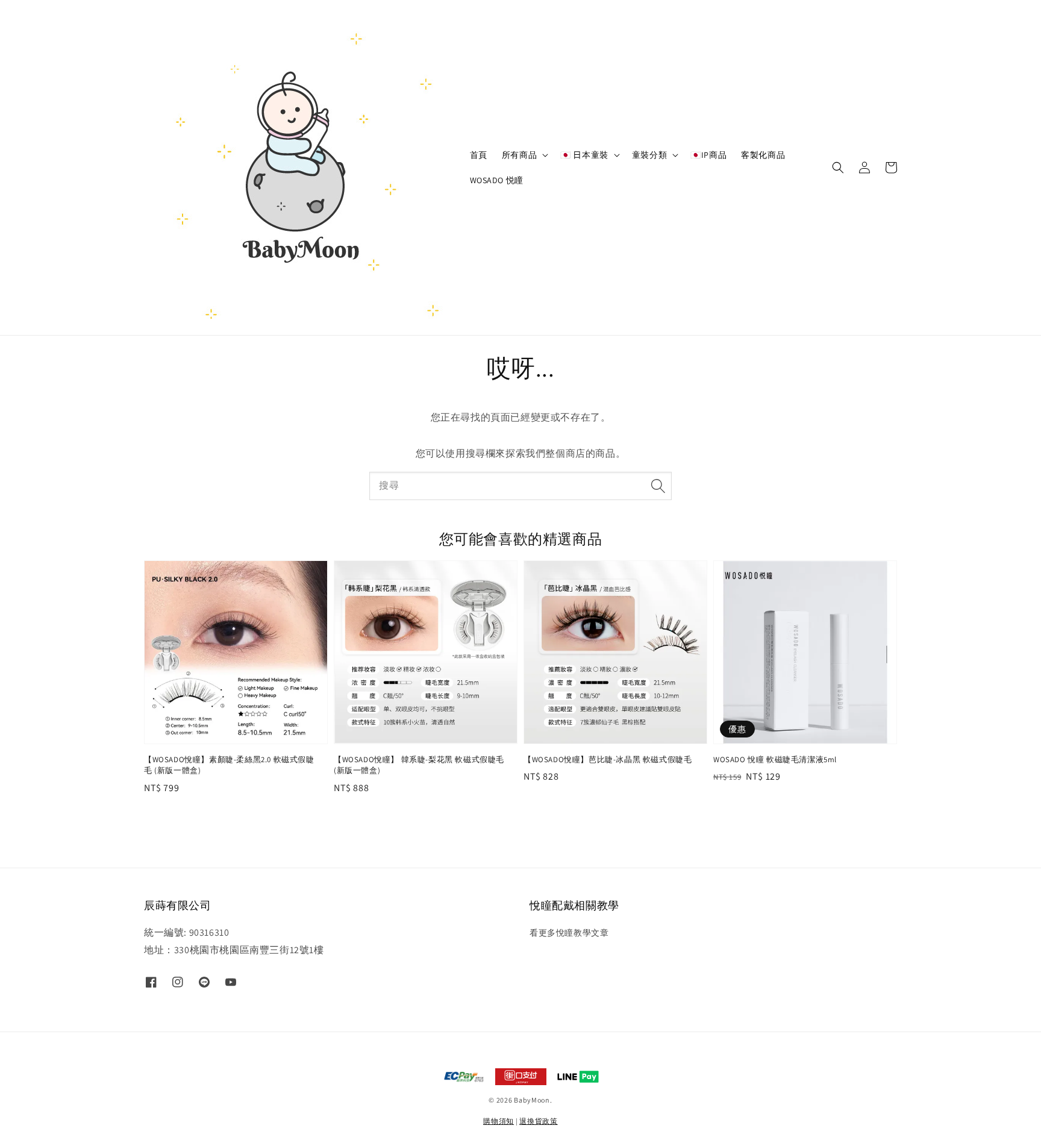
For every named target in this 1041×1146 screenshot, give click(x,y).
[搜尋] (658, 485)
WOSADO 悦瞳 (497, 180)
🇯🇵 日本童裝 (584, 154)
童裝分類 (649, 154)
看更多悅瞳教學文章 (569, 932)
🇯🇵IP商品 (708, 154)
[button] (838, 167)
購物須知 (498, 1121)
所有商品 (519, 154)
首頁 (478, 154)
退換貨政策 (538, 1121)
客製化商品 (763, 154)
